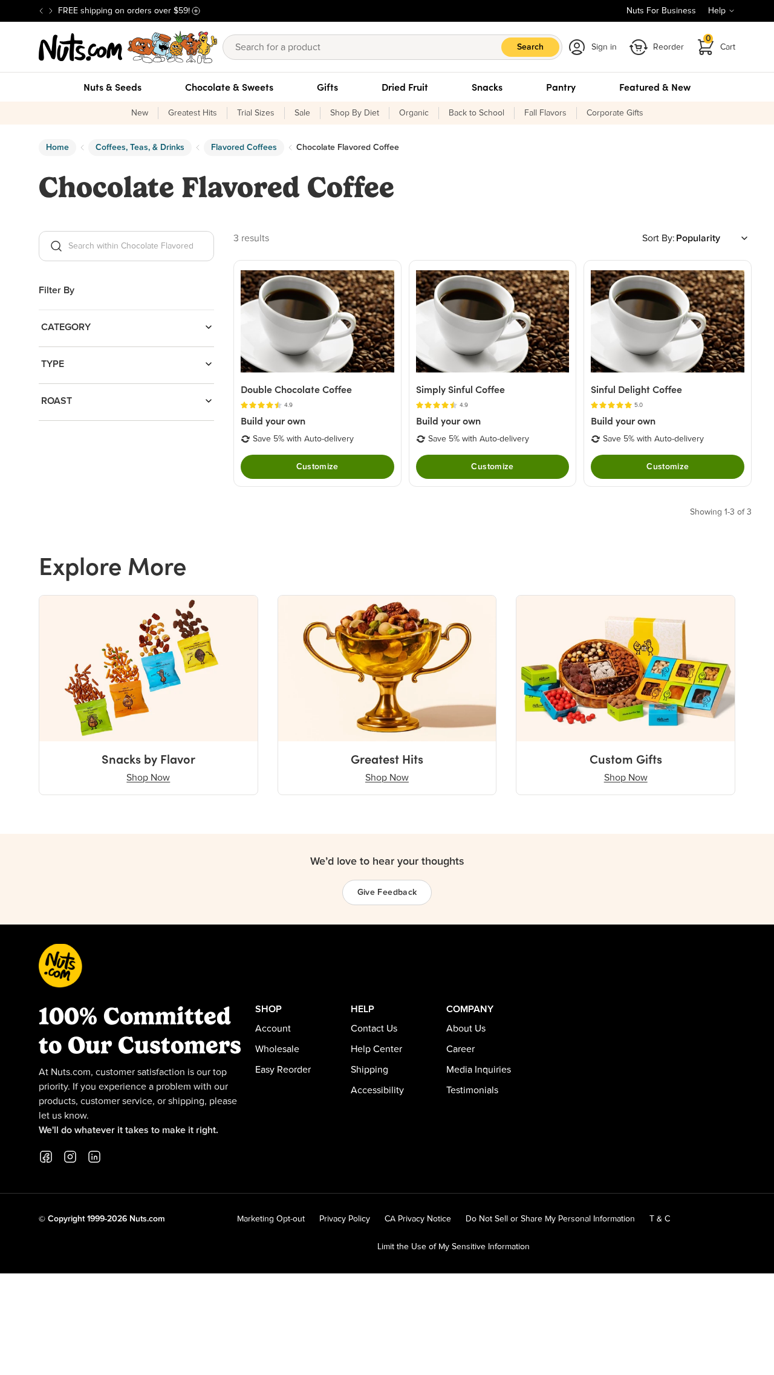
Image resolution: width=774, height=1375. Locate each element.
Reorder (668, 47)
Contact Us (374, 1028)
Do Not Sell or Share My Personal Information (550, 1219)
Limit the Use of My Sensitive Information (453, 1247)
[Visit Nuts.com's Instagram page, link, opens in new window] (70, 1156)
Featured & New (655, 87)
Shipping (369, 1069)
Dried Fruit (405, 87)
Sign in (604, 47)
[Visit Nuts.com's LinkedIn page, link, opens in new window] (94, 1156)
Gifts (327, 87)
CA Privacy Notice (418, 1219)
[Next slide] (51, 11)
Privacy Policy (344, 1219)
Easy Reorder (283, 1069)
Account (273, 1028)
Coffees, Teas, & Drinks (140, 147)
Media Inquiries (478, 1069)
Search (530, 47)
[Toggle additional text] (196, 11)
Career (460, 1049)
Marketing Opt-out (271, 1219)
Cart (721, 43)
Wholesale (277, 1049)
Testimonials (472, 1090)
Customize (317, 467)
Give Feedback (387, 892)
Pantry (561, 87)
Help (717, 11)
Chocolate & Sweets (229, 87)
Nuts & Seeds (112, 87)
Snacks (487, 87)
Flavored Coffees (244, 147)
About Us (466, 1028)
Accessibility (377, 1090)
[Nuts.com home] (128, 47)
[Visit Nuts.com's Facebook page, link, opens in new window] (46, 1156)
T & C (659, 1219)
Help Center (376, 1049)
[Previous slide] (41, 11)
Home (57, 147)
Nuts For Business (661, 11)
